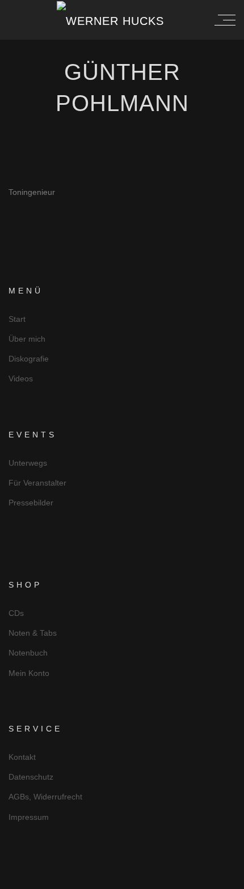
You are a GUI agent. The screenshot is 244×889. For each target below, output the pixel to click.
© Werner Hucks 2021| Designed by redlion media (122, 879)
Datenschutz (31, 776)
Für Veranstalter (37, 482)
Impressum (29, 817)
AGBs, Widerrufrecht (45, 796)
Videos (21, 378)
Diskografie (29, 358)
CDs (16, 613)
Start (17, 319)
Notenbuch (28, 652)
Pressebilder (31, 502)
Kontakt (22, 757)
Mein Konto (29, 673)
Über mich (27, 338)
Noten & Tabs (33, 632)
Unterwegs (28, 462)
